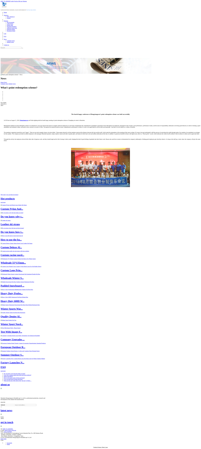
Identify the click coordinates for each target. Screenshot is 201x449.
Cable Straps (10, 23)
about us (5, 384)
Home (2, 82)
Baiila (8, 444)
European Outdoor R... (13, 347)
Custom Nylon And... (12, 208)
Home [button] (5, 12)
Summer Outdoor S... (12, 354)
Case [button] (5, 33)
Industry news (10, 42)
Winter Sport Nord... (12, 324)
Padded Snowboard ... (12, 285)
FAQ (3, 367)
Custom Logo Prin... (11, 270)
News (5, 82)
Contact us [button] (6, 45)
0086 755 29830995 (6, 1)
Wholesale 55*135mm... (13, 262)
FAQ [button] (5, 36)
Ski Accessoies (10, 22)
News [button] (5, 39)
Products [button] (6, 21)
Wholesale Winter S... (12, 278)
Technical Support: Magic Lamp (100, 447)
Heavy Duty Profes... (12, 293)
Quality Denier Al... (11, 316)
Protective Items (11, 29)
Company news (11, 40)
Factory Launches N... (12, 362)
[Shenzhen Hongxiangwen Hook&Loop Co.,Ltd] (4, 7)
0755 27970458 (8, 431)
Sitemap (25, 1)
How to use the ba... (11, 239)
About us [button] (6, 15)
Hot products (8, 198)
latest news (6, 410)
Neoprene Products (11, 26)
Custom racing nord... (12, 255)
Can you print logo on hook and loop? (13, 379)
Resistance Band (11, 30)
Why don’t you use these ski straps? (9, 194)
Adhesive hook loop (12, 28)
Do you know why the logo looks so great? (14, 373)
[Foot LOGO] (4, 396)
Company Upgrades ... (13, 339)
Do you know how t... (12, 232)
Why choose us (11, 16)
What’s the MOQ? (8, 376)
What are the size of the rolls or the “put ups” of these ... (17, 380)
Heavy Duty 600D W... (12, 301)
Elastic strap (10, 25)
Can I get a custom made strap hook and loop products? (17, 375)
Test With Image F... (11, 331)
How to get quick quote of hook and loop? (14, 378)
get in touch (7, 422)
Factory (9, 18)
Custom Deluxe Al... (11, 247)
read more (3, 202)
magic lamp (3, 439)
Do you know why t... (12, 216)
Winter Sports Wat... (12, 308)
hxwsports (9, 443)
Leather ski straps (10, 224)
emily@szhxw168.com (16, 1)
